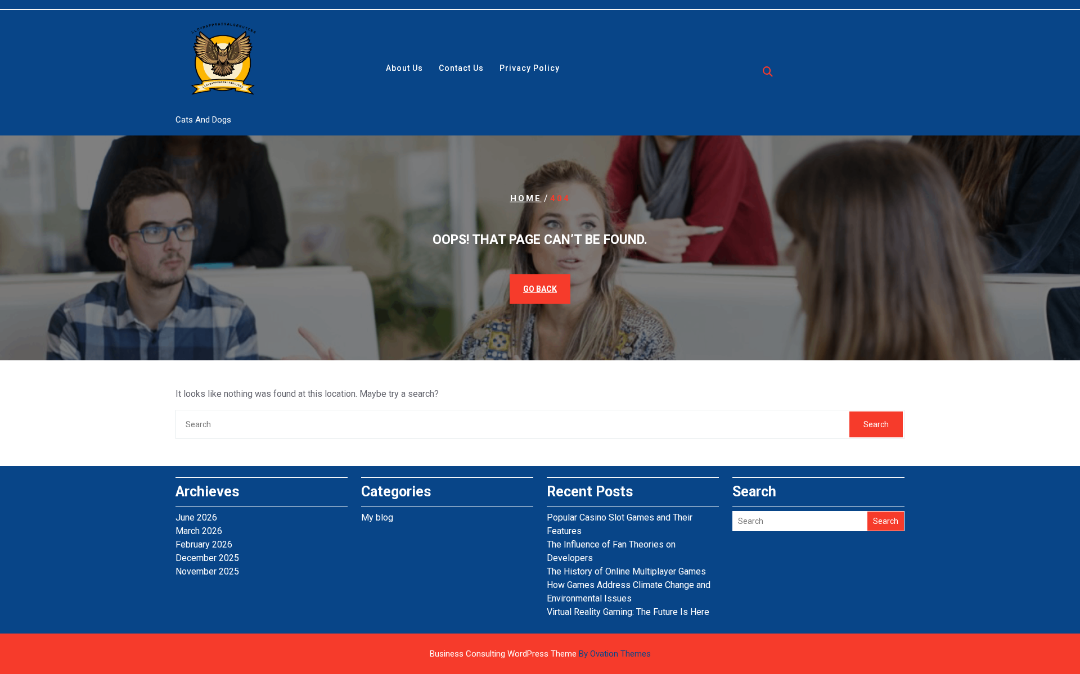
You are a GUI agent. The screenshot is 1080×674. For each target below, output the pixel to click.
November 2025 (207, 571)
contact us (461, 68)
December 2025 (207, 558)
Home (526, 198)
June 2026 (196, 517)
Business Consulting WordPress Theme (540, 654)
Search (876, 424)
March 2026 (199, 531)
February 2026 (204, 544)
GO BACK (540, 288)
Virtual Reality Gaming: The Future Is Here (628, 612)
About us (404, 68)
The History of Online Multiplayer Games (626, 571)
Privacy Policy (530, 68)
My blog (377, 517)
